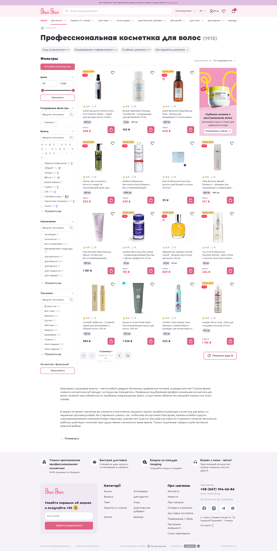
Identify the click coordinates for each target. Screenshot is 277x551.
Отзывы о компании (180, 508)
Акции (43, 20)
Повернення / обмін (180, 519)
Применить (58, 97)
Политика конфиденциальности (55, 546)
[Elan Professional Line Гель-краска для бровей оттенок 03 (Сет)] (178, 172)
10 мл (126, 263)
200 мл (87, 122)
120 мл (87, 334)
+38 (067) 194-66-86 (218, 489)
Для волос (56, 20)
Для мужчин (214, 20)
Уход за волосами (55, 49)
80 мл (206, 263)
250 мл (87, 193)
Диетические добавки (150, 20)
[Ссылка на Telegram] (223, 508)
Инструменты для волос (171, 49)
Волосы (108, 496)
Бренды (233, 20)
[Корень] (42, 28)
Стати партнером (179, 533)
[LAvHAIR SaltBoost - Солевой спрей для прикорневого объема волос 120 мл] (98, 313)
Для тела (195, 20)
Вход (215, 11)
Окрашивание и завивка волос (96, 49)
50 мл (174, 263)
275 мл (206, 330)
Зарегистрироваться (69, 525)
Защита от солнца (80, 20)
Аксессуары (123, 20)
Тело (107, 502)
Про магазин (176, 502)
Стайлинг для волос (136, 49)
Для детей (175, 20)
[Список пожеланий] (112, 72)
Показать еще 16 (222, 355)
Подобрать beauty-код (57, 66)
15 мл (126, 122)
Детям (108, 517)
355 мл (134, 122)
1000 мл (127, 193)
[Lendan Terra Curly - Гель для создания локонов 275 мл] (218, 313)
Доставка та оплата (180, 513)
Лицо (137, 502)
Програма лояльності (174, 526)
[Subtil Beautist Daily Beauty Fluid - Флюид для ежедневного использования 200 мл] (178, 102)
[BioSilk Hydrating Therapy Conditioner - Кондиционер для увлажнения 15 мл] (138, 102)
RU (201, 11)
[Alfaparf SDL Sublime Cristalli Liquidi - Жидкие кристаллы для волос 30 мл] (178, 243)
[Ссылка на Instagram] (214, 508)
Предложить (58, 370)
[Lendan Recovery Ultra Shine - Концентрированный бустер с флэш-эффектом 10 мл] (138, 243)
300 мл (206, 193)
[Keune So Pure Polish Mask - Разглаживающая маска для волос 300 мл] (138, 313)
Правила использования (87, 546)
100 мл (167, 334)
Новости (173, 496)
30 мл (166, 263)
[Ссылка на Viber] (233, 508)
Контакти (173, 491)
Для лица (104, 20)
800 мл (216, 193)
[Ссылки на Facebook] (204, 508)
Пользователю (184, 11)
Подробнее (172, 3)
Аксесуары (141, 491)
